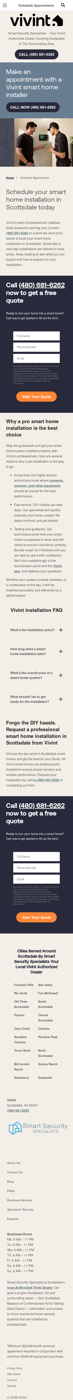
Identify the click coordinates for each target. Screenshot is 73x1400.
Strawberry (21, 1078)
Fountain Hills (24, 985)
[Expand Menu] (43, 28)
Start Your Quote (36, 396)
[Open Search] (63, 5)
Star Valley (45, 985)
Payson (19, 1015)
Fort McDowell (48, 993)
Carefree (44, 1029)
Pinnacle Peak (48, 1037)
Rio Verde (20, 993)
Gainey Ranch (48, 1064)
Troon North (22, 1050)
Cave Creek (22, 1029)
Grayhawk (45, 1078)
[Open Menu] (5, 5)
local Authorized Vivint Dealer (30, 1287)
